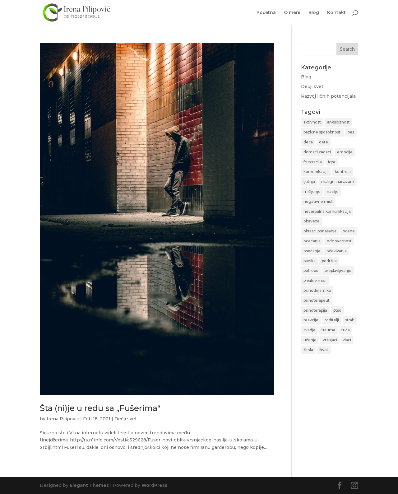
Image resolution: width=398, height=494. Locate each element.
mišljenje (312, 191)
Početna (266, 12)
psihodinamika (317, 290)
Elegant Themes (89, 485)
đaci (347, 340)
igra (331, 162)
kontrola (343, 171)
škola (308, 349)
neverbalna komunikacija (327, 211)
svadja (309, 330)
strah (349, 320)
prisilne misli (314, 280)
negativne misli (318, 201)
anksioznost (338, 122)
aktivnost (312, 122)
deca (308, 142)
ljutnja (309, 181)
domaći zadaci (317, 152)
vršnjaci (330, 340)
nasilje (333, 191)
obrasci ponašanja (319, 231)
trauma (328, 330)
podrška (329, 261)
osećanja (311, 251)
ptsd (337, 310)
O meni (292, 12)
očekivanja (336, 251)
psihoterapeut (316, 300)
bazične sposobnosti (322, 132)
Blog (313, 12)
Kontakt (336, 12)
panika (309, 261)
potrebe (310, 270)
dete (323, 142)
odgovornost (339, 241)
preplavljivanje (338, 270)
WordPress (154, 485)
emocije (345, 152)
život (323, 349)
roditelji (332, 320)
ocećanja (312, 241)
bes (351, 132)
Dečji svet (125, 419)
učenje (310, 340)
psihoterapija (315, 310)
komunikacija (316, 171)
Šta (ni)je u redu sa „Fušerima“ (100, 408)
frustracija (312, 162)
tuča (345, 330)
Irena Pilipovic (63, 419)
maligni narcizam (337, 181)
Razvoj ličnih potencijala (328, 96)
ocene (349, 231)
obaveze (311, 221)
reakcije (310, 320)
